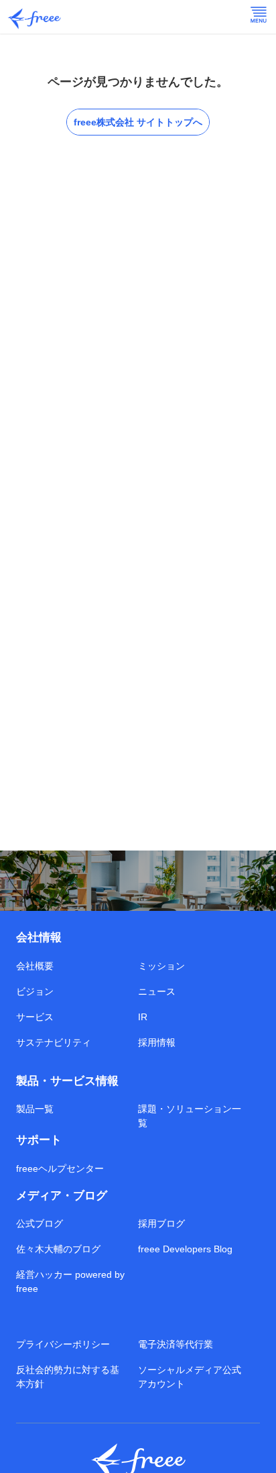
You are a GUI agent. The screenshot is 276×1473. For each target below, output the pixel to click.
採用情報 (157, 1042)
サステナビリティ (53, 1042)
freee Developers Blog (185, 1249)
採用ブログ (161, 1223)
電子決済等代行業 (175, 1344)
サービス (35, 1017)
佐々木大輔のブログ (58, 1249)
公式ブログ (39, 1223)
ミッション (161, 966)
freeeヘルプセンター (60, 1168)
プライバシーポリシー (63, 1344)
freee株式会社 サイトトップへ (138, 122)
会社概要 (35, 966)
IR (142, 1017)
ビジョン (35, 991)
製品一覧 (35, 1108)
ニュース (157, 991)
